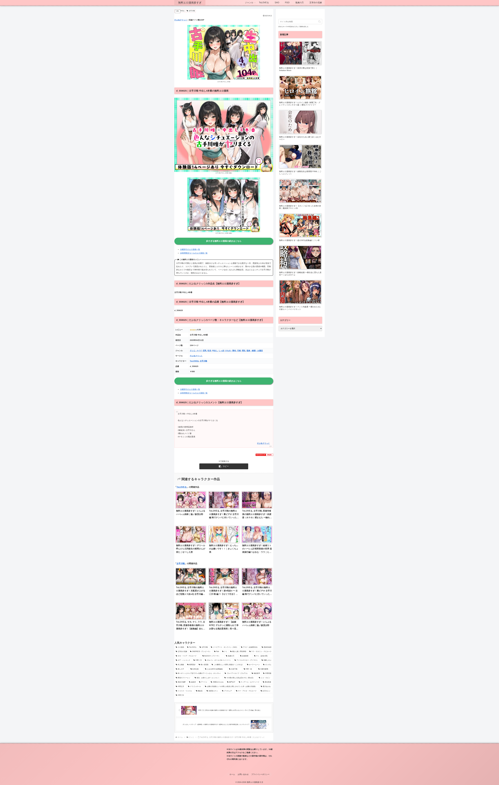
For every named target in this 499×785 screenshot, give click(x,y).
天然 (239, 351)
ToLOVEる (194, 361)
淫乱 (243, 351)
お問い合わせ (243, 774)
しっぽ (221, 351)
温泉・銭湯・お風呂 (255, 351)
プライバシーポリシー (260, 774)
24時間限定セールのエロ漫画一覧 (194, 253)
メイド (199, 351)
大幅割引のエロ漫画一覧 (190, 249)
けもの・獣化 (230, 351)
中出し (215, 351)
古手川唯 (192, 11)
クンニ (192, 351)
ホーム (232, 774)
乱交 (209, 351)
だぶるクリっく (180, 20)
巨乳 (204, 351)
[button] (223, 466)
